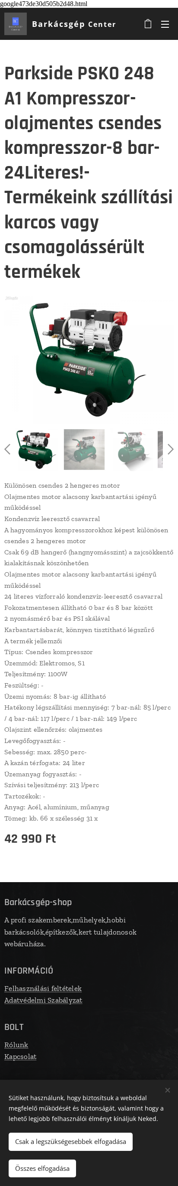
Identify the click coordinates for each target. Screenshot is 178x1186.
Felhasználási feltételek (43, 988)
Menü (165, 24)
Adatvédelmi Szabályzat (43, 1000)
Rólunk (16, 1044)
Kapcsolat (20, 1056)
